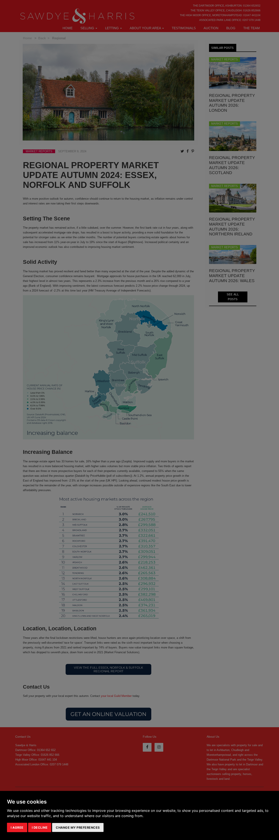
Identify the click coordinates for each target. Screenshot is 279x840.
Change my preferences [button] (78, 827)
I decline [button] (40, 827)
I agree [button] (17, 827)
